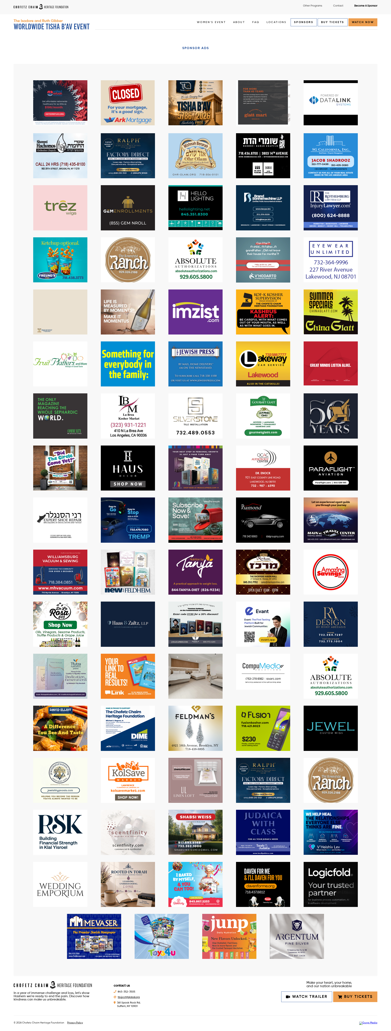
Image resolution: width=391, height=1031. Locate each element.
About (239, 22)
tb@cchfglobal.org (129, 997)
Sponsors (303, 22)
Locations (277, 22)
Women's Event (211, 22)
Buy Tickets (332, 22)
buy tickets (358, 997)
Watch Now (363, 22)
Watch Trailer (309, 997)
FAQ (255, 22)
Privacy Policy (75, 1023)
